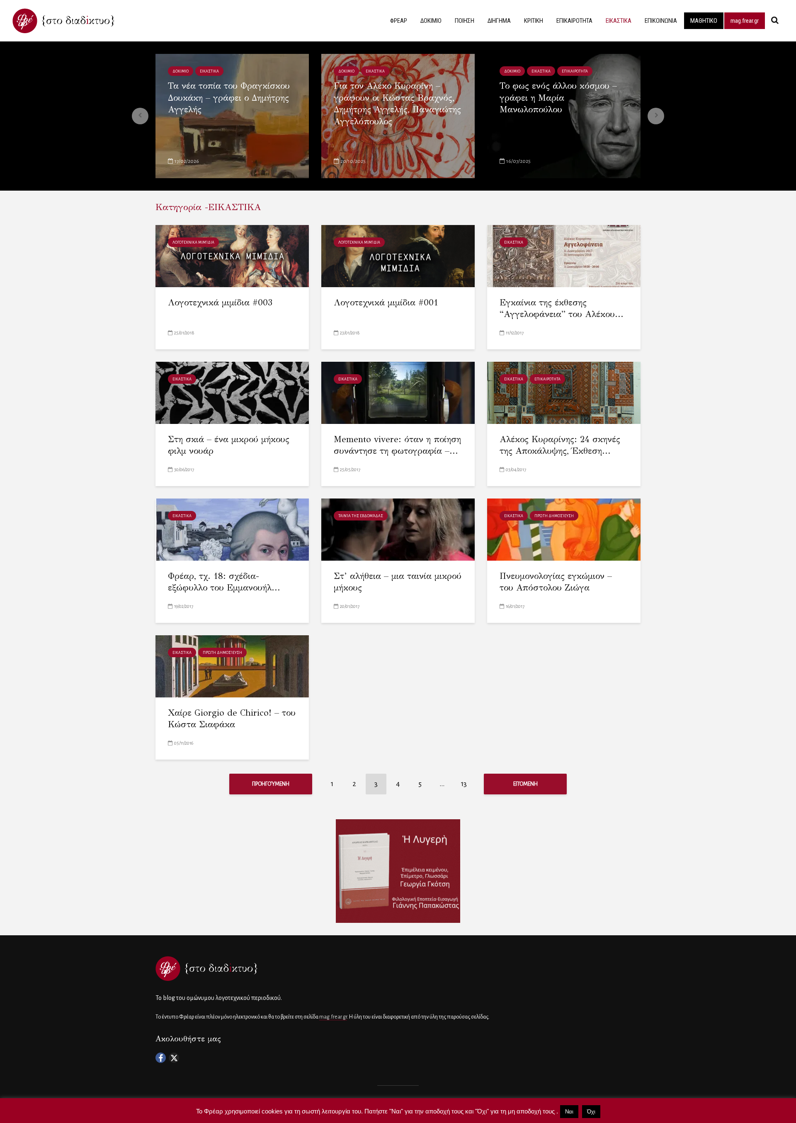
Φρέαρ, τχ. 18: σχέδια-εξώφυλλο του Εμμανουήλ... (224, 582)
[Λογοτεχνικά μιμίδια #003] (232, 255)
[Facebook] (160, 1058)
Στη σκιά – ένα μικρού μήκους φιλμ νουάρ (228, 445)
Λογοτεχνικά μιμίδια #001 (386, 302)
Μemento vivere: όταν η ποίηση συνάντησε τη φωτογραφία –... (397, 445)
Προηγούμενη (270, 784)
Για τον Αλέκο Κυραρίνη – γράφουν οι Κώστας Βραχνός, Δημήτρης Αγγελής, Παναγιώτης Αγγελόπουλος (397, 103)
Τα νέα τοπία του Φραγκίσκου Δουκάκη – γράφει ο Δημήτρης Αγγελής (229, 97)
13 (464, 784)
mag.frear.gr (744, 20)
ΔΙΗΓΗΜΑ (499, 20)
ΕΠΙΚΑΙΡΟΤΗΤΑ (574, 20)
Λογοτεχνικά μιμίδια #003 (220, 302)
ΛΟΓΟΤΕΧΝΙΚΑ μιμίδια (193, 242)
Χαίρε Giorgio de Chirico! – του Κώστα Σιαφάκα (232, 718)
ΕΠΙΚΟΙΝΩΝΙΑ (661, 20)
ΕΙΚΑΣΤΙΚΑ (618, 20)
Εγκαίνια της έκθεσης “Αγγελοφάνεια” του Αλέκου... (562, 308)
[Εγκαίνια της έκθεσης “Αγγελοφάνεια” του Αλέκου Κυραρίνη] (564, 255)
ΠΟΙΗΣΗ (464, 20)
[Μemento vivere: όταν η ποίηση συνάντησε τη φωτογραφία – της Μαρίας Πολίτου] (398, 392)
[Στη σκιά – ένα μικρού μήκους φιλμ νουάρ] (232, 392)
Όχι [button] (591, 1111)
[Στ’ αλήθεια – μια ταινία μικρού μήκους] (398, 528)
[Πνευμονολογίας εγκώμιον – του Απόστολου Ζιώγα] (564, 528)
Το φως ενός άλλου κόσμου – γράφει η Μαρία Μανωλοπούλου (558, 97)
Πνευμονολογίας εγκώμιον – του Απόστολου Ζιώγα (556, 582)
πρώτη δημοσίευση (554, 516)
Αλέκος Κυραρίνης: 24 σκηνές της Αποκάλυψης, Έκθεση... (560, 445)
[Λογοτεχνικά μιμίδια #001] (398, 255)
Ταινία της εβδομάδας (360, 516)
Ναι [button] (569, 1111)
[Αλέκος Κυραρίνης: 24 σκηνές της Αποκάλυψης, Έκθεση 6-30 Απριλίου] (564, 392)
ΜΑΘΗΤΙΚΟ (703, 20)
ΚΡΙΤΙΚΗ (533, 20)
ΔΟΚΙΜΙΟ (431, 20)
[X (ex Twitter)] (174, 1058)
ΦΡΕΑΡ (398, 20)
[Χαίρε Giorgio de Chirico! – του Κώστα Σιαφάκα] (232, 665)
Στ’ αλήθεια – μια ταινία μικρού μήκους (397, 582)
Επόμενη (525, 784)
